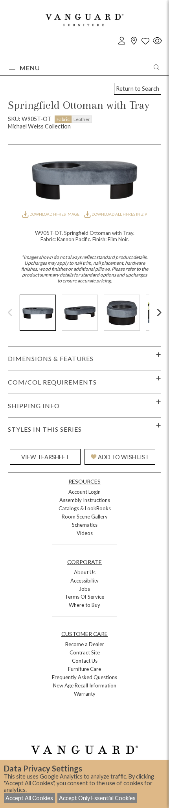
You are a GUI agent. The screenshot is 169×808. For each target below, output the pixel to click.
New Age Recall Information (84, 685)
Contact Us (84, 661)
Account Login (84, 492)
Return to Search (137, 88)
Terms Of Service (84, 597)
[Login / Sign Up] (122, 41)
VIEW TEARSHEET (45, 457)
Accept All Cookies (29, 798)
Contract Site (85, 652)
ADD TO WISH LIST (123, 457)
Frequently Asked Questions (84, 677)
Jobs (84, 589)
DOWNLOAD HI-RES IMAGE (54, 214)
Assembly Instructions (84, 500)
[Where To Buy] (134, 41)
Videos (85, 533)
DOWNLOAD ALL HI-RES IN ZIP (119, 214)
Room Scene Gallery (85, 516)
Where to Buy (84, 605)
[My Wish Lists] (145, 41)
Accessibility (84, 580)
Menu (30, 67)
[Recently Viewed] (157, 41)
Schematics (84, 525)
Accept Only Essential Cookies (97, 798)
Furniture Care (84, 669)
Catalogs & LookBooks (85, 508)
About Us (85, 572)
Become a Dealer (84, 644)
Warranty (85, 694)
